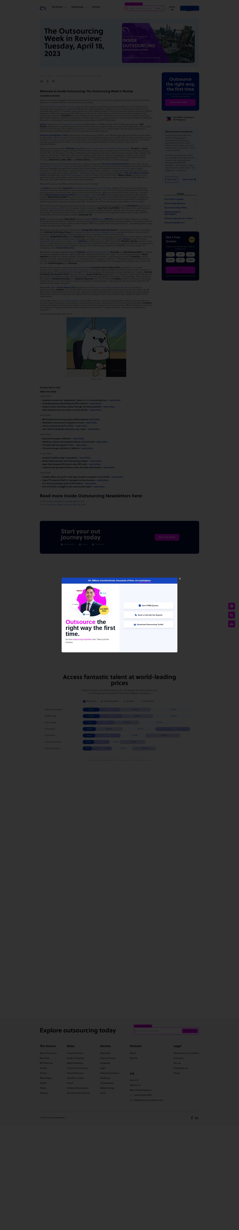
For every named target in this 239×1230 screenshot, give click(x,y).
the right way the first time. (86, 628)
